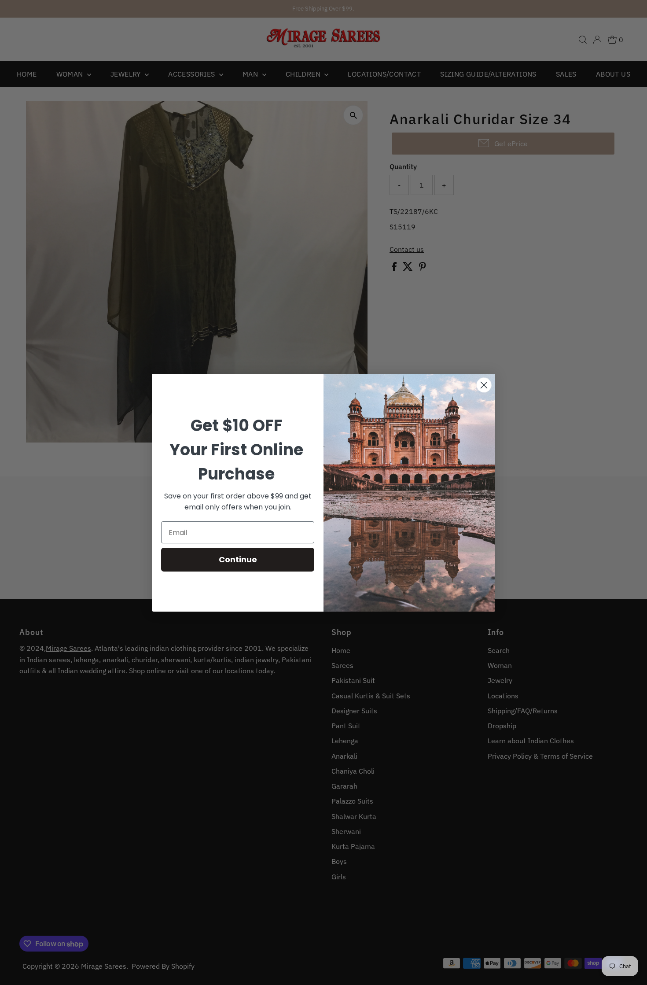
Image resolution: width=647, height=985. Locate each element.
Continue (238, 559)
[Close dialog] (484, 385)
